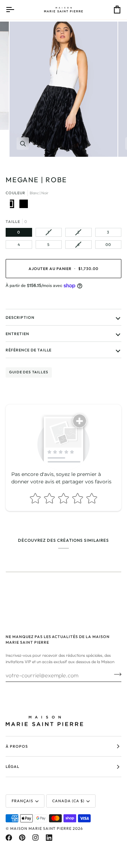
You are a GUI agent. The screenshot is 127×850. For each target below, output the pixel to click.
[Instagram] (35, 837)
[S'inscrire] (115, 674)
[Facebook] (9, 837)
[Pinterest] (22, 837)
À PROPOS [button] (17, 746)
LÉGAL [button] (12, 766)
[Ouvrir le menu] (16, 9)
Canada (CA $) (68, 800)
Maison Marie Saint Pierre (41, 828)
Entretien (17, 333)
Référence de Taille (29, 350)
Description (20, 317)
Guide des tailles (28, 372)
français (22, 800)
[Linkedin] (49, 837)
